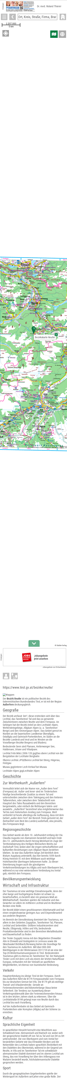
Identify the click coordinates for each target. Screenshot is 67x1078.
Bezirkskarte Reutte (45, 337)
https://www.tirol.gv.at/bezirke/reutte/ (28, 687)
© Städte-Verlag (61, 645)
